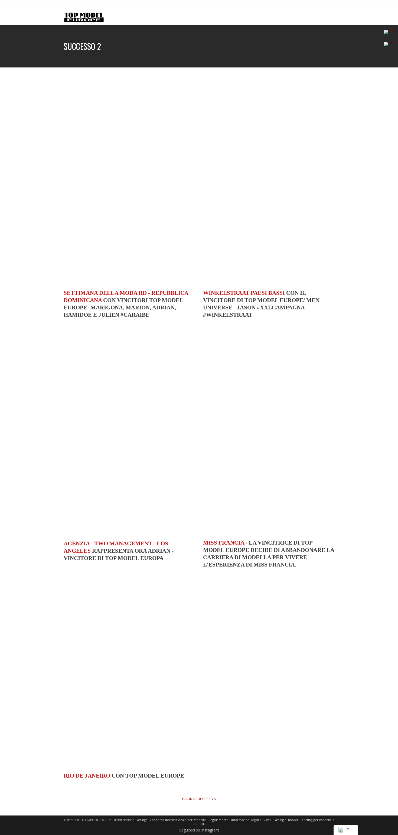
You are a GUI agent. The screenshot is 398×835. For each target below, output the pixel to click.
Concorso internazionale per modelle (178, 820)
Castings (141, 820)
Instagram (210, 830)
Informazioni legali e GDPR (251, 820)
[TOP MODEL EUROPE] (84, 17)
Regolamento (218, 820)
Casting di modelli (286, 820)
